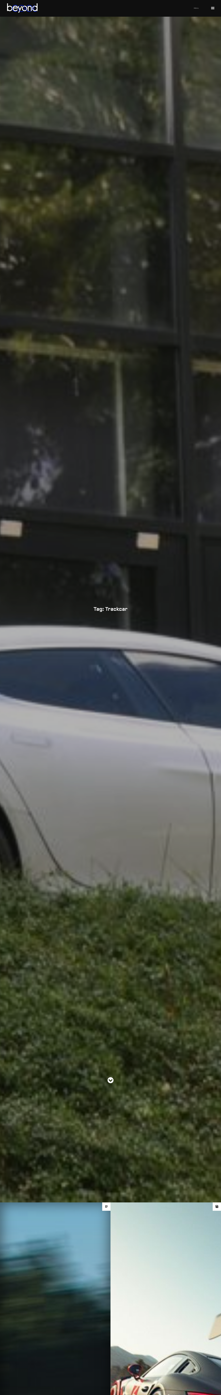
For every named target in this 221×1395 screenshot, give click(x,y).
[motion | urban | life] (107, 8)
